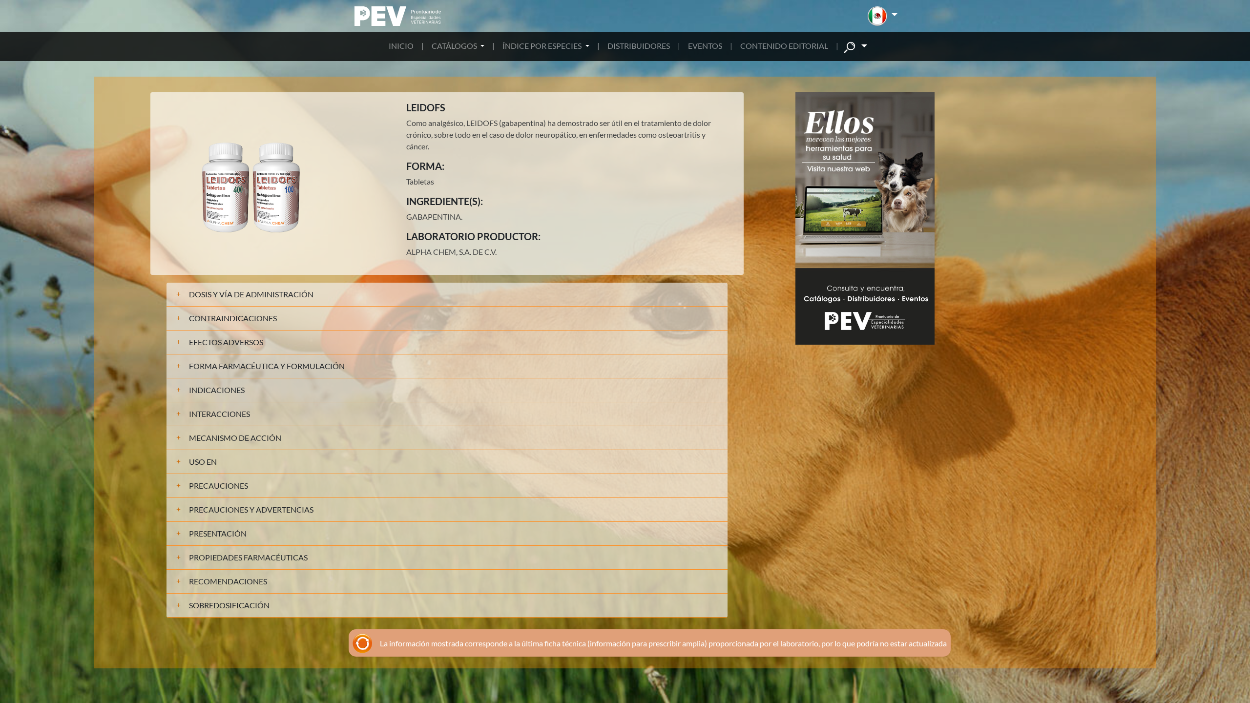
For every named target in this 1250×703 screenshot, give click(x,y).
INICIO (401, 45)
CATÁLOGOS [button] (455, 45)
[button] (882, 16)
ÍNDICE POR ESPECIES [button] (542, 45)
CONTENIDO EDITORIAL (784, 45)
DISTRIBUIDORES (638, 45)
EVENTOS (705, 45)
